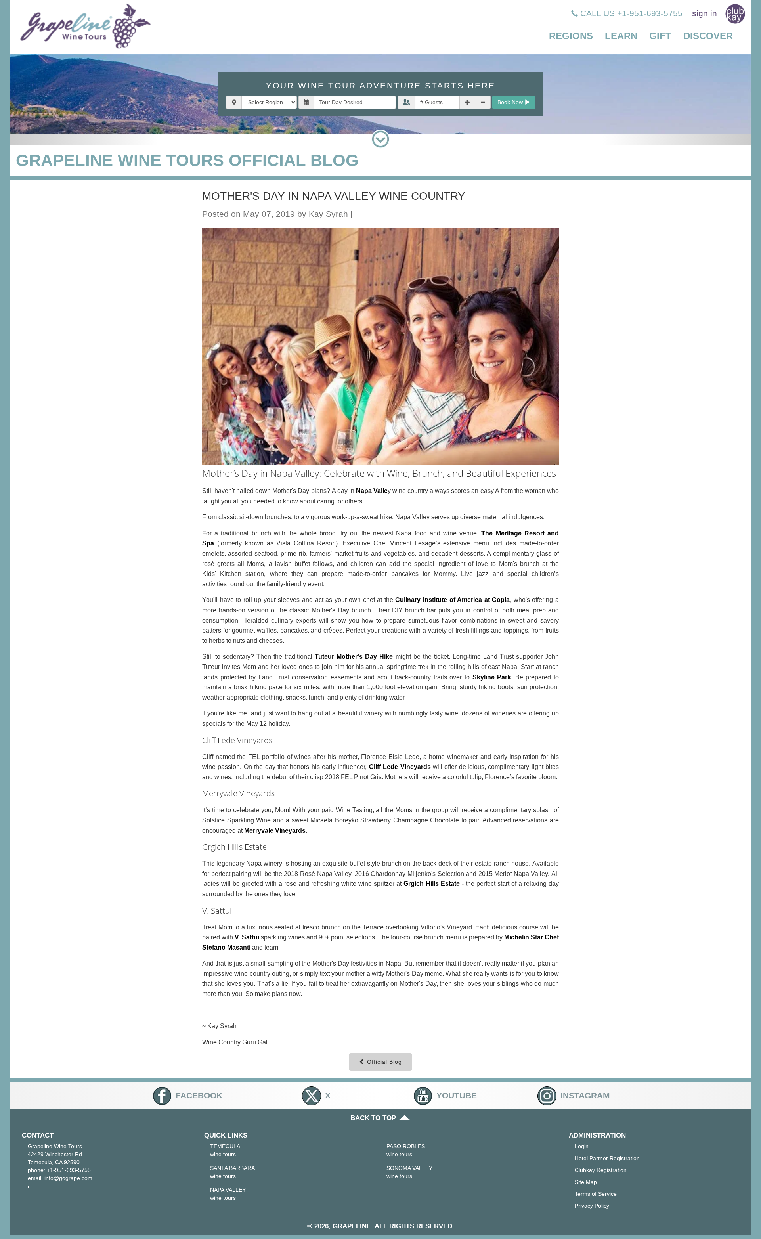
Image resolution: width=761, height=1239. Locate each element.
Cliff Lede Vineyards (400, 766)
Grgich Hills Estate (431, 883)
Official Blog (383, 1062)
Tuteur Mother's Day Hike (354, 656)
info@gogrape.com (68, 1178)
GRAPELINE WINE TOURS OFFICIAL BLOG (187, 160)
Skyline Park (491, 677)
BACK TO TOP (374, 1118)
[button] (571, 36)
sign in (704, 13)
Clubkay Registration (601, 1170)
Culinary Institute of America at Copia (452, 600)
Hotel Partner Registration (607, 1158)
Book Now (510, 102)
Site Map (586, 1182)
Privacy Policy (592, 1206)
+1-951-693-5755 (69, 1170)
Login (582, 1146)
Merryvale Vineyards (275, 830)
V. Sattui (247, 937)
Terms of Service (596, 1194)
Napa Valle (372, 491)
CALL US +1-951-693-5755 (630, 13)
